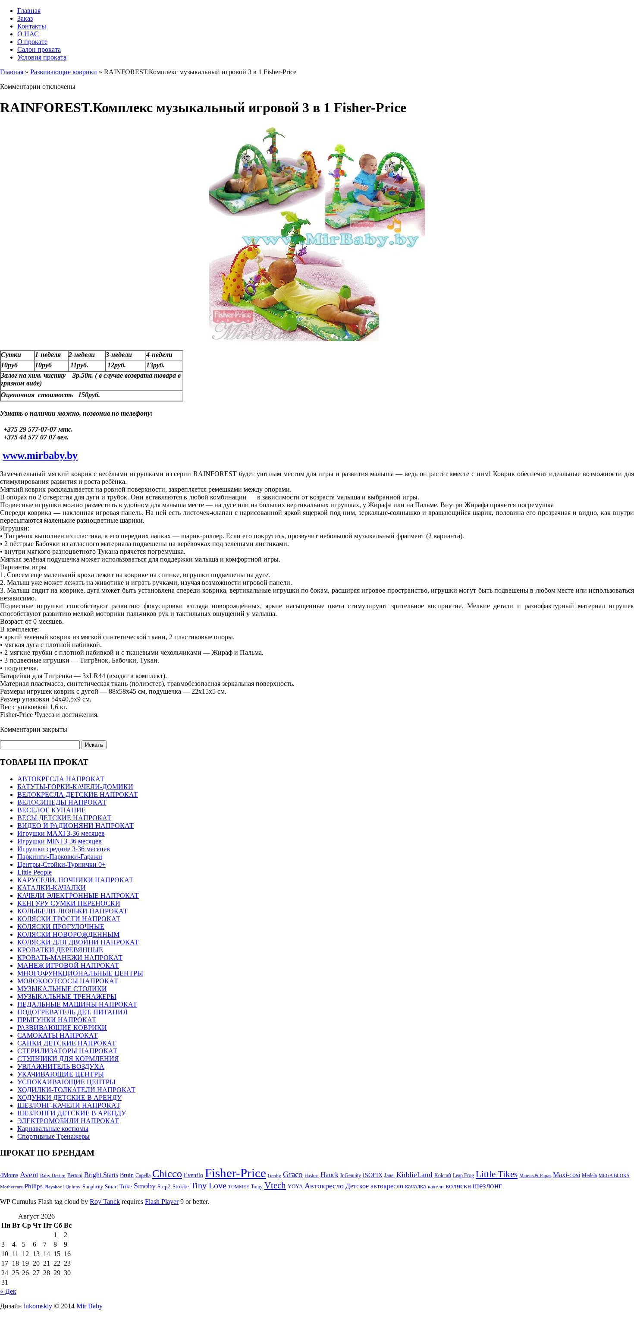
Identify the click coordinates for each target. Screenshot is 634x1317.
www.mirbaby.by (40, 455)
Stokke (181, 1186)
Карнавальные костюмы (52, 1128)
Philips (34, 1186)
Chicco (167, 1173)
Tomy (257, 1187)
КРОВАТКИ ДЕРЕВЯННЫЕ (60, 950)
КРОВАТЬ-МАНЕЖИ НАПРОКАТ (69, 957)
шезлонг (487, 1185)
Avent (29, 1174)
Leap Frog (463, 1175)
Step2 (164, 1186)
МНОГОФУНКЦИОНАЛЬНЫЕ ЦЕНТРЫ (80, 973)
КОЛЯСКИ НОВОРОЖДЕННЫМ (68, 934)
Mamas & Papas (535, 1175)
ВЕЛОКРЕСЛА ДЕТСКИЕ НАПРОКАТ (77, 794)
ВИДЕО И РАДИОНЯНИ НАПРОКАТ (75, 825)
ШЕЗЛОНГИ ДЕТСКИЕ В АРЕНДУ (71, 1113)
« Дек (8, 1291)
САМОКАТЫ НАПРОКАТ (57, 1035)
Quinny (73, 1186)
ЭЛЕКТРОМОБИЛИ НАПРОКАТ (68, 1120)
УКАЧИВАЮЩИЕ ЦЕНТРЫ (60, 1074)
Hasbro (311, 1175)
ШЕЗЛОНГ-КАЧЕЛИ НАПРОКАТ (68, 1105)
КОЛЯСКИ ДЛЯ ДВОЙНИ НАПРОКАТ (78, 942)
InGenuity (350, 1175)
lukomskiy (38, 1306)
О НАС (28, 34)
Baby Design (53, 1175)
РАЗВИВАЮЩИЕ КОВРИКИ (62, 1027)
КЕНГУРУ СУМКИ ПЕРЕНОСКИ (68, 903)
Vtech (275, 1185)
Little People (34, 872)
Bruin (127, 1175)
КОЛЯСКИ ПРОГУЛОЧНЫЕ (60, 926)
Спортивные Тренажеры (53, 1136)
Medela (589, 1175)
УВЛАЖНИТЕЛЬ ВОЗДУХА (60, 1066)
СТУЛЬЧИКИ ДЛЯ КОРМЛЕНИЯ (68, 1058)
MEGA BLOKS (614, 1175)
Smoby (145, 1185)
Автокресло (324, 1185)
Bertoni (74, 1175)
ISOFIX (373, 1175)
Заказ (25, 18)
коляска (458, 1185)
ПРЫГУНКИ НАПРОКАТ (56, 1019)
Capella (143, 1175)
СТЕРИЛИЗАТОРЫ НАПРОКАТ (67, 1051)
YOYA (295, 1186)
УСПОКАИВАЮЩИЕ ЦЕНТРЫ (66, 1082)
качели (436, 1186)
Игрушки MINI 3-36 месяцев (59, 841)
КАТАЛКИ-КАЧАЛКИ (51, 887)
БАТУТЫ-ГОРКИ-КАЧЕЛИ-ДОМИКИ (75, 786)
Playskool (54, 1186)
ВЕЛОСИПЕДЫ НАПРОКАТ (62, 802)
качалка (415, 1186)
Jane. (389, 1175)
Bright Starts (101, 1174)
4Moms (9, 1175)
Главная (29, 10)
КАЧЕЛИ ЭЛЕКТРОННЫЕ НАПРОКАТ (78, 895)
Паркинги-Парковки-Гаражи (59, 856)
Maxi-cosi (566, 1174)
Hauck (329, 1174)
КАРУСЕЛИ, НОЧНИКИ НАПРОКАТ (75, 880)
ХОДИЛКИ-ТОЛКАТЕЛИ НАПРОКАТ (76, 1089)
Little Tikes (497, 1174)
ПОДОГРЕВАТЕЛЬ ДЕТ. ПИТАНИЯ (72, 1012)
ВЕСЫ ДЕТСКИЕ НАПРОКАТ (64, 817)
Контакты (31, 26)
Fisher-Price (235, 1173)
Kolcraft (442, 1175)
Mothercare (11, 1186)
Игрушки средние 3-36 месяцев (63, 849)
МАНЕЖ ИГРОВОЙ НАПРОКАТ (68, 965)
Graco (293, 1174)
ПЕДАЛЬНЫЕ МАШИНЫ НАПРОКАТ (77, 1004)
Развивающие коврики (63, 72)
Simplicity (92, 1187)
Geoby (274, 1175)
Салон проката (39, 49)
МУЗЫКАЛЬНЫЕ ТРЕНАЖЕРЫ (66, 996)
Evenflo (193, 1175)
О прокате (32, 41)
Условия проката (41, 57)
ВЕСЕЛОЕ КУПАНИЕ (51, 810)
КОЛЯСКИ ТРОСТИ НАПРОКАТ (68, 918)
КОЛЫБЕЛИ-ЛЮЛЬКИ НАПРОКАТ (72, 911)
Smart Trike (118, 1186)
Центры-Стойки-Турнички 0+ (61, 864)
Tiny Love (208, 1185)
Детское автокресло (374, 1186)
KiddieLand (414, 1175)
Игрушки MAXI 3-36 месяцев (61, 833)
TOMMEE (238, 1186)
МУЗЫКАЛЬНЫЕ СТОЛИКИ (62, 988)
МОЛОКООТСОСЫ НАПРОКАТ (67, 981)
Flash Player (162, 1201)
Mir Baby (89, 1306)
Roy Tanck (105, 1201)
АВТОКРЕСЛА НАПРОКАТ (60, 779)
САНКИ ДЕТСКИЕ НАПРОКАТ (66, 1043)
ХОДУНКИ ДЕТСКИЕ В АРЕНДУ (69, 1097)
